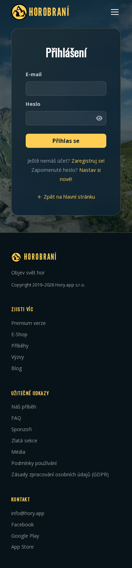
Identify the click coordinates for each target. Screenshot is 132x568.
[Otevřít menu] (115, 12)
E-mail (34, 74)
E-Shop (19, 334)
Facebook (22, 524)
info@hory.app (27, 513)
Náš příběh (23, 406)
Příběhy (20, 345)
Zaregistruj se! (88, 160)
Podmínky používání (34, 463)
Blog (16, 368)
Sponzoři (21, 429)
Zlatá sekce (24, 440)
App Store (22, 546)
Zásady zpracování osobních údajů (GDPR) (60, 474)
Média (18, 451)
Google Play (25, 535)
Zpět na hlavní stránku (68, 196)
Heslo (33, 104)
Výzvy (17, 357)
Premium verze (28, 323)
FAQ (16, 418)
